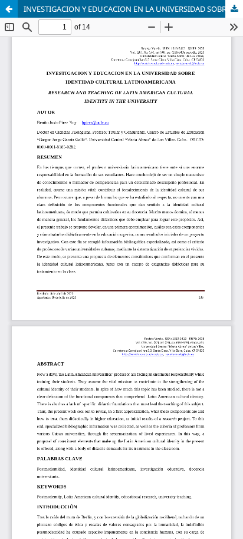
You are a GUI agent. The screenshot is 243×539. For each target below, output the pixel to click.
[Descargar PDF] (234, 9)
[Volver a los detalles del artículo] (9, 9)
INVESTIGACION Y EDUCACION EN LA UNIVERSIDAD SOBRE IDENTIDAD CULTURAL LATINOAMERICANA (133, 9)
